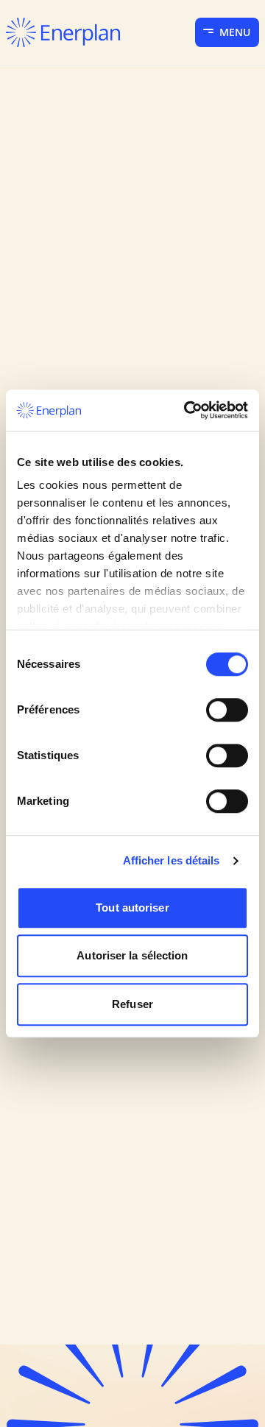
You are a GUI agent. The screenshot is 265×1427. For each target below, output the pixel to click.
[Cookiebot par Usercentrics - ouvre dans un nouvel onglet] (187, 410)
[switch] (227, 710)
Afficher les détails (171, 860)
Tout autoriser (132, 907)
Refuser (132, 1004)
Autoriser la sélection (132, 955)
